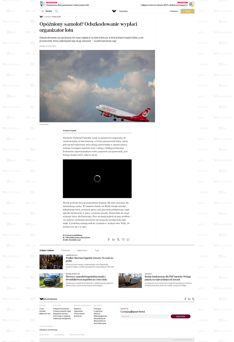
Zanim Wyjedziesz (72, 255)
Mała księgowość (100, 316)
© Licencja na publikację (72, 235)
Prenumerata (79, 314)
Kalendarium (59, 335)
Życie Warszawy (100, 323)
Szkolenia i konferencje (48, 330)
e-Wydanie (174, 11)
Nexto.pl (97, 314)
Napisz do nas (44, 314)
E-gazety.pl (98, 311)
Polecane (65, 250)
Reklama (77, 309)
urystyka (123, 11)
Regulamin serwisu (60, 314)
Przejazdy (56, 17)
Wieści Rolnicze (100, 321)
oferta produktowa (77, 335)
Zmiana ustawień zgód (62, 311)
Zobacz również (46, 250)
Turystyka (47, 17)
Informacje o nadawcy (61, 316)
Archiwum (78, 316)
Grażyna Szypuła (69, 131)
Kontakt (42, 311)
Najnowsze (83, 250)
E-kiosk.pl (97, 309)
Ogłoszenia (78, 311)
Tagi (97, 250)
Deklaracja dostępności (62, 318)
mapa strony (44, 335)
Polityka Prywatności (61, 309)
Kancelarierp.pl (99, 318)
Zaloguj (187, 11)
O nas (41, 309)
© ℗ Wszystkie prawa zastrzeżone (76, 238)
